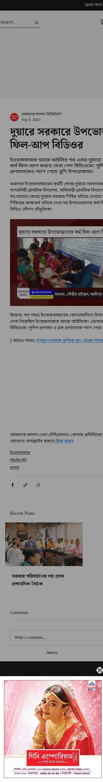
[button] (99, 670)
